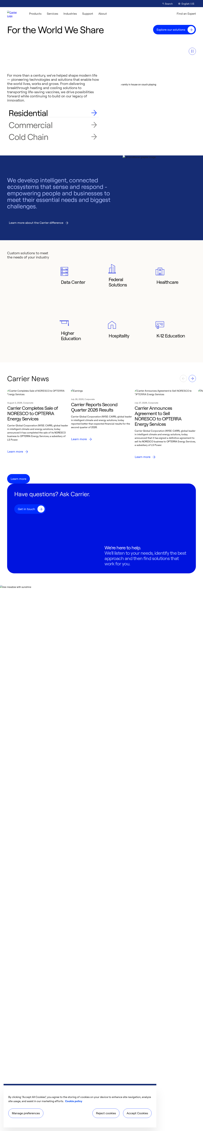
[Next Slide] (192, 378)
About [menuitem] (102, 13)
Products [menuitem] (35, 13)
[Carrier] (14, 14)
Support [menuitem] (87, 13)
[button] (192, 51)
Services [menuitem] (52, 13)
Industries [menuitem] (70, 13)
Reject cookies (106, 1113)
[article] (38, 425)
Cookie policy (73, 1101)
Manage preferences (26, 1113)
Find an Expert (186, 13)
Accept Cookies (137, 1113)
